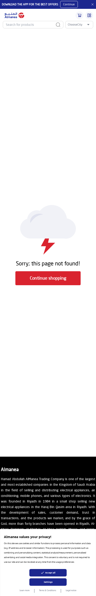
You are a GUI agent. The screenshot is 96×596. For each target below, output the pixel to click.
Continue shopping (48, 278)
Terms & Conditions (47, 590)
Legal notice (71, 590)
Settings (48, 581)
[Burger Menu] (89, 15)
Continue (69, 4)
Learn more (25, 590)
